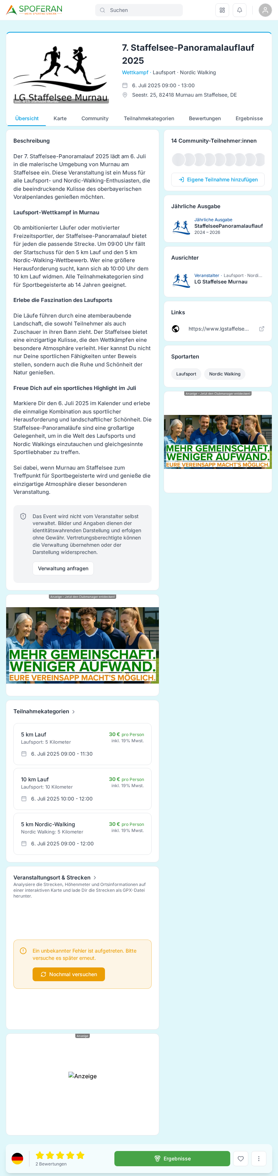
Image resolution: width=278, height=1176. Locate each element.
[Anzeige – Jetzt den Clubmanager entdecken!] (82, 645)
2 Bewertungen (51, 1164)
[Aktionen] (258, 1158)
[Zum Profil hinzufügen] (240, 1158)
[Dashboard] (222, 10)
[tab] (27, 118)
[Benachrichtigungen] (240, 10)
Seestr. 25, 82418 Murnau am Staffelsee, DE (184, 95)
